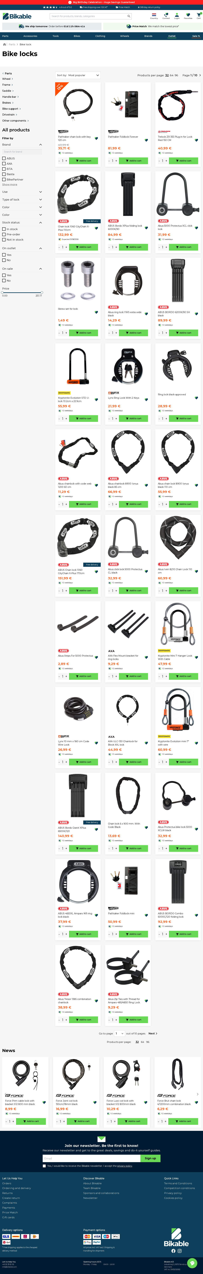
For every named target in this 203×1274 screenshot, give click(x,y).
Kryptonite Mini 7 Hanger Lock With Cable (175, 657)
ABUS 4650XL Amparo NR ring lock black (75, 915)
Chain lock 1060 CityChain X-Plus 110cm (73, 228)
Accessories (30, 36)
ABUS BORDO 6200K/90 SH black (174, 314)
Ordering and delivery (16, 1188)
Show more (9, 184)
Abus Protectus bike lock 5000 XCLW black (175, 829)
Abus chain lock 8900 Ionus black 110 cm (173, 485)
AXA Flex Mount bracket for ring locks (123, 657)
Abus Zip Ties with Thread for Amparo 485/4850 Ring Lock (124, 1001)
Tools (55, 36)
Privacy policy (173, 1193)
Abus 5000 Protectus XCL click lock (175, 227)
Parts (5, 36)
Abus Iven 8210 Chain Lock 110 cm (175, 571)
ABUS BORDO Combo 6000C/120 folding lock (170, 915)
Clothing (100, 36)
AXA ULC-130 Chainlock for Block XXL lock (123, 743)
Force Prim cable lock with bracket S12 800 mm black (20, 1102)
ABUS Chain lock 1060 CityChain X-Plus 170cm (71, 572)
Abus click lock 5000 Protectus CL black (125, 571)
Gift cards (8, 1217)
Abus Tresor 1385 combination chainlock (74, 1001)
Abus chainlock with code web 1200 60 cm (75, 485)
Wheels (124, 36)
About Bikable (92, 1183)
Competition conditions (179, 1188)
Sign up (150, 1158)
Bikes (77, 36)
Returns (7, 1193)
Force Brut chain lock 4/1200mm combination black (174, 1102)
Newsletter (90, 1197)
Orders (6, 1183)
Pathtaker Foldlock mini (121, 913)
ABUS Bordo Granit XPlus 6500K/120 (72, 829)
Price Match (10, 1212)
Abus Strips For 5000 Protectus (75, 655)
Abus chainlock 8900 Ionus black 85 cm (123, 485)
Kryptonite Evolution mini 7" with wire (173, 743)
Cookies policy (173, 1197)
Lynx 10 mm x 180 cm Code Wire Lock (73, 743)
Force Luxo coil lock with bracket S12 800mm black (121, 1102)
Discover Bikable (93, 1178)
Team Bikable (92, 1188)
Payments (8, 1207)
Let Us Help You (12, 1178)
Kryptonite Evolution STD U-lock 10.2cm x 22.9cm (73, 399)
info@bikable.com (9, 1267)
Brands (148, 36)
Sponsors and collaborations (101, 1193)
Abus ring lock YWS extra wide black (124, 314)
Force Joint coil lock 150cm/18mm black (67, 1102)
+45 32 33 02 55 (8, 1264)
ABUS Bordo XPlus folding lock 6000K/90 (125, 227)
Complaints (9, 1202)
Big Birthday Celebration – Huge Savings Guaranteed (104, 2)
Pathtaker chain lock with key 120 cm (74, 138)
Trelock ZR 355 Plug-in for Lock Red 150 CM (175, 138)
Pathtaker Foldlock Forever (123, 136)
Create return (11, 1197)
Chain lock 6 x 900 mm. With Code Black (124, 825)
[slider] (2, 292)
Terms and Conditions (178, 1183)
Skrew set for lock (68, 308)
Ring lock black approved (172, 394)
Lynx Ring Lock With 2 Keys (123, 397)
